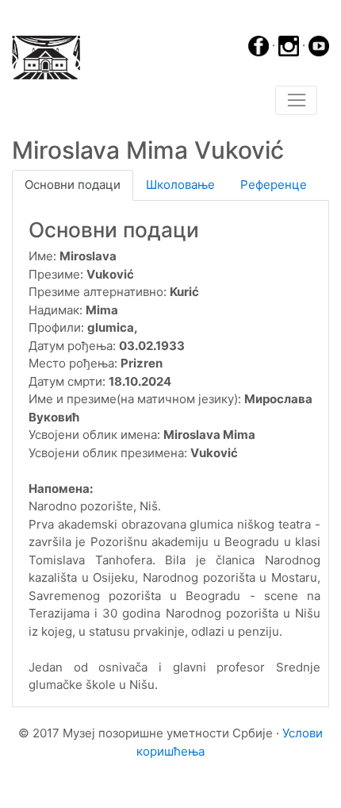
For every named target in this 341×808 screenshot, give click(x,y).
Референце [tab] (273, 184)
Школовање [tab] (180, 184)
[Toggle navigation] (296, 101)
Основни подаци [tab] (73, 184)
